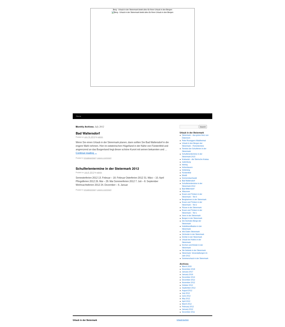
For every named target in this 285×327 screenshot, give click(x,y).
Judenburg (186, 162)
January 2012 (187, 309)
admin (100, 137)
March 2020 (187, 266)
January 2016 (187, 274)
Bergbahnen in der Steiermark (194, 199)
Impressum (95, 21)
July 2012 (186, 293)
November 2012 (188, 282)
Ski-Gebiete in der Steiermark (194, 250)
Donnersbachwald (189, 178)
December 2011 (188, 312)
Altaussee (186, 191)
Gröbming (186, 170)
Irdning (185, 165)
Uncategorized (90, 158)
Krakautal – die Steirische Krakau (195, 159)
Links (93, 18)
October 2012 (187, 285)
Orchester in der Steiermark (193, 234)
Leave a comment (104, 158)
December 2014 (188, 277)
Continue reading (86, 153)
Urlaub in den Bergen (163, 10)
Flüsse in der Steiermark (192, 207)
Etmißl (184, 175)
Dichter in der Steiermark (192, 237)
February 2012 (188, 307)
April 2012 (186, 301)
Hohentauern (187, 167)
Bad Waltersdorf (88, 133)
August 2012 (187, 291)
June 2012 (186, 296)
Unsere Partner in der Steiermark (168, 18)
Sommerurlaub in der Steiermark (195, 258)
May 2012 (186, 299)
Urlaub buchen (183, 320)
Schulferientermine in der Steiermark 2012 (107, 168)
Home (78, 116)
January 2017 (187, 272)
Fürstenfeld (186, 173)
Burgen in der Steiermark (192, 218)
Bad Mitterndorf (188, 189)
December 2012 (188, 280)
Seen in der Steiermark (191, 216)
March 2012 (187, 304)
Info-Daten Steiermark (191, 232)
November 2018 (188, 269)
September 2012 (188, 288)
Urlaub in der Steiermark (85, 320)
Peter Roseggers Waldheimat (194, 141)
